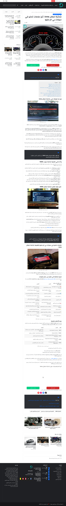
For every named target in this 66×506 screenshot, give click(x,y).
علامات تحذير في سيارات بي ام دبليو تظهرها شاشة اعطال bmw (50, 87)
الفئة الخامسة (59, 476)
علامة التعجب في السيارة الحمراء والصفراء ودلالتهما (10, 32)
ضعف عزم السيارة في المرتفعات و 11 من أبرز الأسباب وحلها (8, 64)
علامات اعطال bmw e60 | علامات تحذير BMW (49, 406)
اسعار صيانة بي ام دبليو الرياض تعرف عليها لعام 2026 (56, 444)
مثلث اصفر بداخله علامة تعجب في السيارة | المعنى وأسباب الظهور (9, 16)
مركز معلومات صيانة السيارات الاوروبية (47, 5)
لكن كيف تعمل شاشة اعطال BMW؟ (54, 86)
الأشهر (19, 11)
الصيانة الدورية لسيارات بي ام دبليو (47, 411)
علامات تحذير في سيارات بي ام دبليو (49, 278)
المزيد (26, 5)
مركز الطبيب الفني (54, 358)
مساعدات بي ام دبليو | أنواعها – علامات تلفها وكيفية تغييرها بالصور (41, 400)
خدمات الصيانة (37, 5)
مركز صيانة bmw (54, 59)
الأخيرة (12, 11)
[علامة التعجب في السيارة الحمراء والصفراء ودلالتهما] (17, 32)
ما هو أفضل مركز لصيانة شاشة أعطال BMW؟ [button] (49, 385)
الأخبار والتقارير (31, 5)
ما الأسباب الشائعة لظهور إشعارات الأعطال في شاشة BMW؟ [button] (46, 381)
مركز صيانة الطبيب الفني (34, 411)
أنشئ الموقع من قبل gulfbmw (43, 504)
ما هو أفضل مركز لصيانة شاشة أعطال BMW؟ (53, 96)
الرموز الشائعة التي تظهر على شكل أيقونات (53, 88)
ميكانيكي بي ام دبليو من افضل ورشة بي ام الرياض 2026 (44, 444)
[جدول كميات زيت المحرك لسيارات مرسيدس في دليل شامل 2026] (17, 37)
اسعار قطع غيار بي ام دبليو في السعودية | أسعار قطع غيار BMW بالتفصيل (31, 447)
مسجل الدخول (55, 458)
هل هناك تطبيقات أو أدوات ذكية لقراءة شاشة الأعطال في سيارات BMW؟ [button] (43, 374)
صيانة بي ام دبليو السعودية (54, 12)
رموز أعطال (59, 477)
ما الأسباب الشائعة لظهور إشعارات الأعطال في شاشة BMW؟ (51, 95)
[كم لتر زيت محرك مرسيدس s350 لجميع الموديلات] (16, 59)
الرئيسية (56, 5)
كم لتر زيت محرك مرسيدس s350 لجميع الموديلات (17, 64)
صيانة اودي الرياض (58, 479)
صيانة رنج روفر (59, 474)
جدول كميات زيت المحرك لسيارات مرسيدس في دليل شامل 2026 (10, 37)
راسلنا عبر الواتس (33, 65)
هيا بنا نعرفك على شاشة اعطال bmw (54, 84)
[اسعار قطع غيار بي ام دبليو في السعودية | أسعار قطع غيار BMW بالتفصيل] (30, 441)
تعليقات (6, 11)
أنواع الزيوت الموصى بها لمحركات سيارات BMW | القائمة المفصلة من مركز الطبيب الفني (10, 22)
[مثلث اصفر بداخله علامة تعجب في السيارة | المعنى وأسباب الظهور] (17, 17)
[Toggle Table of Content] (59, 83)
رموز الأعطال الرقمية (56, 89)
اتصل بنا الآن (53, 65)
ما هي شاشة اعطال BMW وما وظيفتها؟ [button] (50, 370)
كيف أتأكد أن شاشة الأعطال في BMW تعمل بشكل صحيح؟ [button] (47, 377)
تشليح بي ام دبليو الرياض (54, 403)
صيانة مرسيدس (58, 469)
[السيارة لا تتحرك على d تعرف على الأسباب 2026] (17, 28)
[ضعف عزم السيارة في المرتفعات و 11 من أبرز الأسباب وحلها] (8, 59)
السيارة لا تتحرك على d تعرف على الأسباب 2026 (9, 27)
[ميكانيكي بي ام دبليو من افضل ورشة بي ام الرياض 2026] (43, 440)
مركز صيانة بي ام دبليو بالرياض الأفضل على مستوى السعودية (42, 77)
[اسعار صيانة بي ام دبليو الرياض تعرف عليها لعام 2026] (56, 440)
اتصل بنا (22, 5)
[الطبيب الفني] (61, 5)
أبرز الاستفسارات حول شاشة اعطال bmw (53, 90)
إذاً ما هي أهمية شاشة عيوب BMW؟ (54, 85)
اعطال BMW (49, 227)
